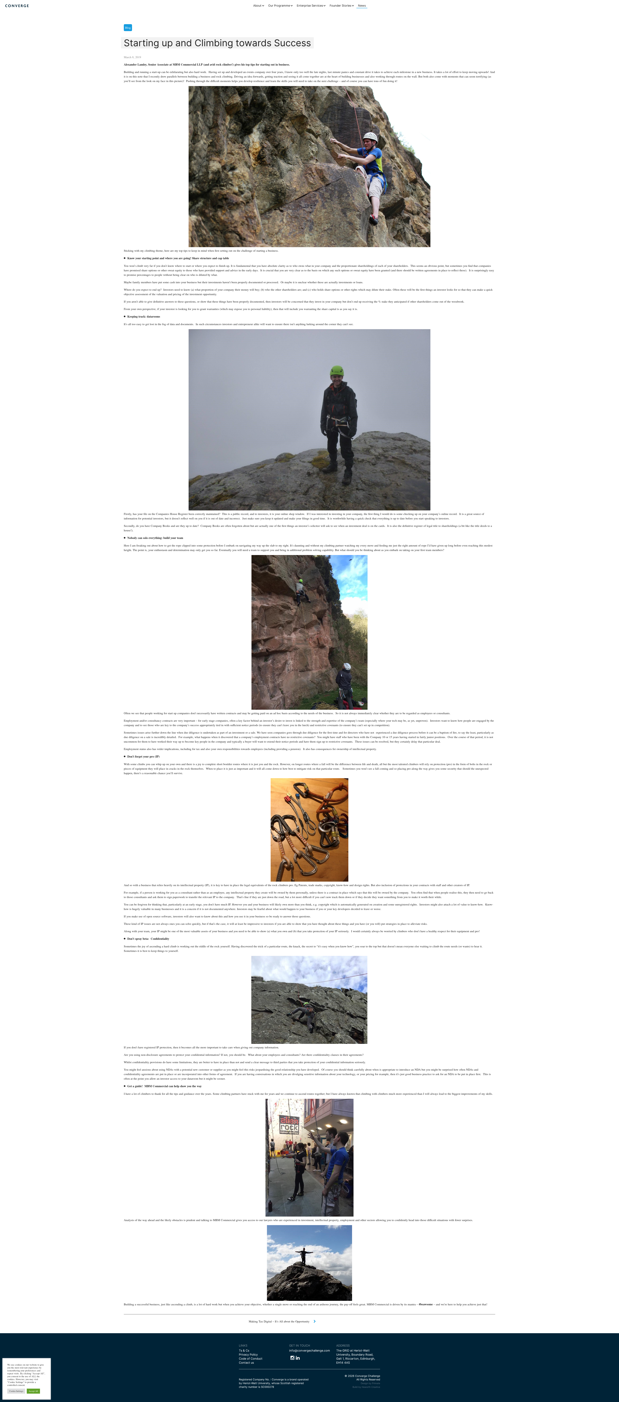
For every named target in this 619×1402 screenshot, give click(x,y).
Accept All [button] (33, 1391)
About (257, 5)
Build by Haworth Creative (366, 1387)
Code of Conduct (250, 1358)
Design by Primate (370, 1383)
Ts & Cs (244, 1350)
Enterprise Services (310, 5)
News (362, 5)
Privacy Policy (248, 1354)
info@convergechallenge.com (309, 1350)
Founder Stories (340, 5)
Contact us (246, 1362)
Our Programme (279, 5)
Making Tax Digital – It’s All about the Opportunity (279, 1321)
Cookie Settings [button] (16, 1391)
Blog (128, 27)
